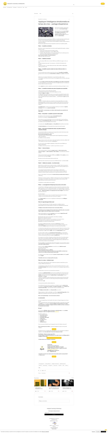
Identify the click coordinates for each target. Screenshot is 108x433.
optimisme (40, 365)
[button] (72, 13)
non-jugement (50, 365)
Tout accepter (103, 431)
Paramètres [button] (93, 431)
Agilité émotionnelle (62, 363)
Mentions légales (54, 428)
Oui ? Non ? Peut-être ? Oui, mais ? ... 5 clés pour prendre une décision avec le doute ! (54, 388)
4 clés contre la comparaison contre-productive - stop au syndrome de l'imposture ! (40, 388)
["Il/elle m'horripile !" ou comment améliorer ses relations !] (68, 382)
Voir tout (73, 377)
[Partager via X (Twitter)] (40, 370)
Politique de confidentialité (54, 427)
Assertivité (60, 365)
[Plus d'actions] (69, 19)
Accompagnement (41, 363)
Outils (40, 13)
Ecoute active (55, 365)
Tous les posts (36, 13)
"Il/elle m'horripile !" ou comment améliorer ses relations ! (67, 388)
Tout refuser (98, 431)
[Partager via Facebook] (38, 370)
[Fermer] (106, 431)
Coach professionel (47, 363)
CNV (63, 365)
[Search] (74, 5)
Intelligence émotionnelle (55, 363)
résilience (66, 365)
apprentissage (45, 365)
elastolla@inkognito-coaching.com (54, 418)
